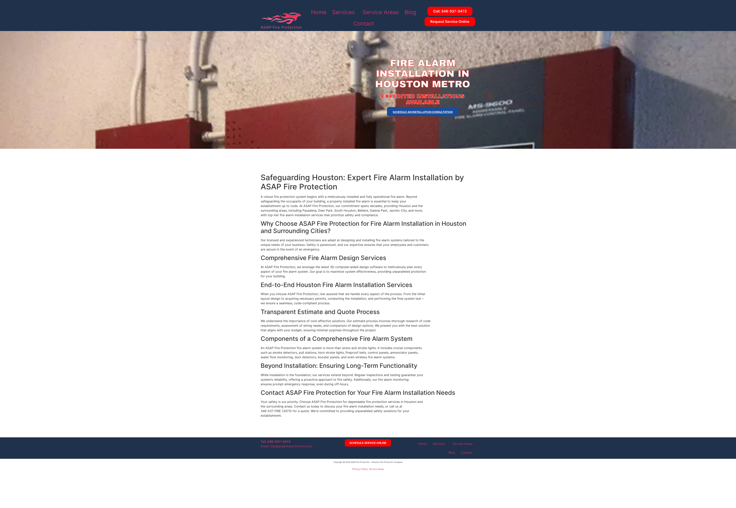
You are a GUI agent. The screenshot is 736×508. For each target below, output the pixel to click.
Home (318, 12)
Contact (363, 23)
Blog (410, 12)
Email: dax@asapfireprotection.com (286, 446)
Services (343, 12)
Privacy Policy (360, 469)
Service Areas (380, 12)
